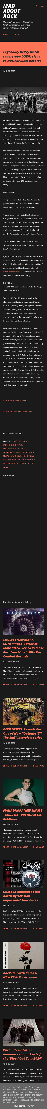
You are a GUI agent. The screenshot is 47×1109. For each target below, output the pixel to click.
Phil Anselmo (9, 463)
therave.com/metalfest (11, 272)
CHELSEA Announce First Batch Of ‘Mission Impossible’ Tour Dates (21, 895)
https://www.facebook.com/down (15, 400)
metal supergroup (12, 456)
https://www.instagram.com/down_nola (17, 411)
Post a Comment (19, 684)
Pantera (31, 459)
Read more (38, 684)
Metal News (28, 452)
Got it (31, 1106)
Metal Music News (12, 452)
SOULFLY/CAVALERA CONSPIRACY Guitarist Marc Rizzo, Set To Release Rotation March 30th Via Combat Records (23, 647)
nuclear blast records (14, 459)
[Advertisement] (23, 568)
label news (23, 441)
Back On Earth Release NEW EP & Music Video (20, 975)
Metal (23, 448)
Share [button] (6, 467)
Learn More (19, 1106)
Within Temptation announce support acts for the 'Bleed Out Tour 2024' (23, 1054)
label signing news (12, 445)
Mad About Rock (11, 11)
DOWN (14, 441)
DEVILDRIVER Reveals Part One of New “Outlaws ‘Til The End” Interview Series (23, 733)
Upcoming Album (25, 463)
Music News (28, 456)
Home (5, 34)
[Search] (36, 4)
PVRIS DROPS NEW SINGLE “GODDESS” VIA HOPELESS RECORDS (22, 814)
